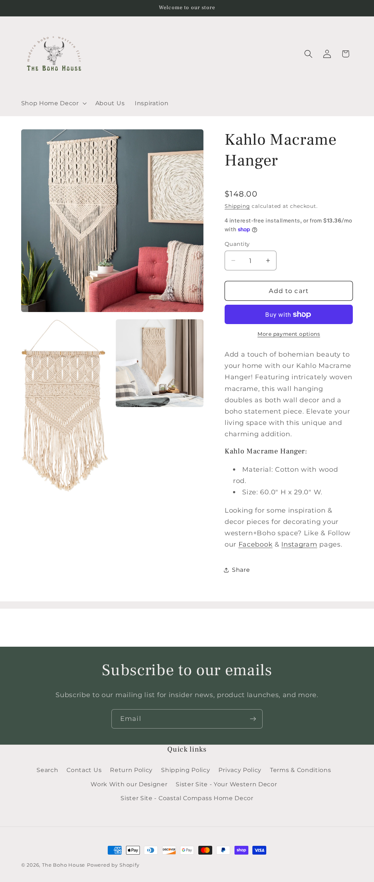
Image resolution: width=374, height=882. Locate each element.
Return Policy (131, 769)
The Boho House (63, 865)
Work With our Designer (129, 784)
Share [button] (241, 569)
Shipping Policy (185, 769)
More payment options (288, 334)
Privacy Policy (240, 769)
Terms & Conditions (300, 769)
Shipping (237, 206)
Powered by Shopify (113, 865)
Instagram (299, 544)
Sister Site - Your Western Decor (226, 784)
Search (47, 769)
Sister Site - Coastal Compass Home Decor (187, 798)
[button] (53, 103)
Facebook (255, 544)
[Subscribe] (253, 719)
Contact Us (84, 769)
